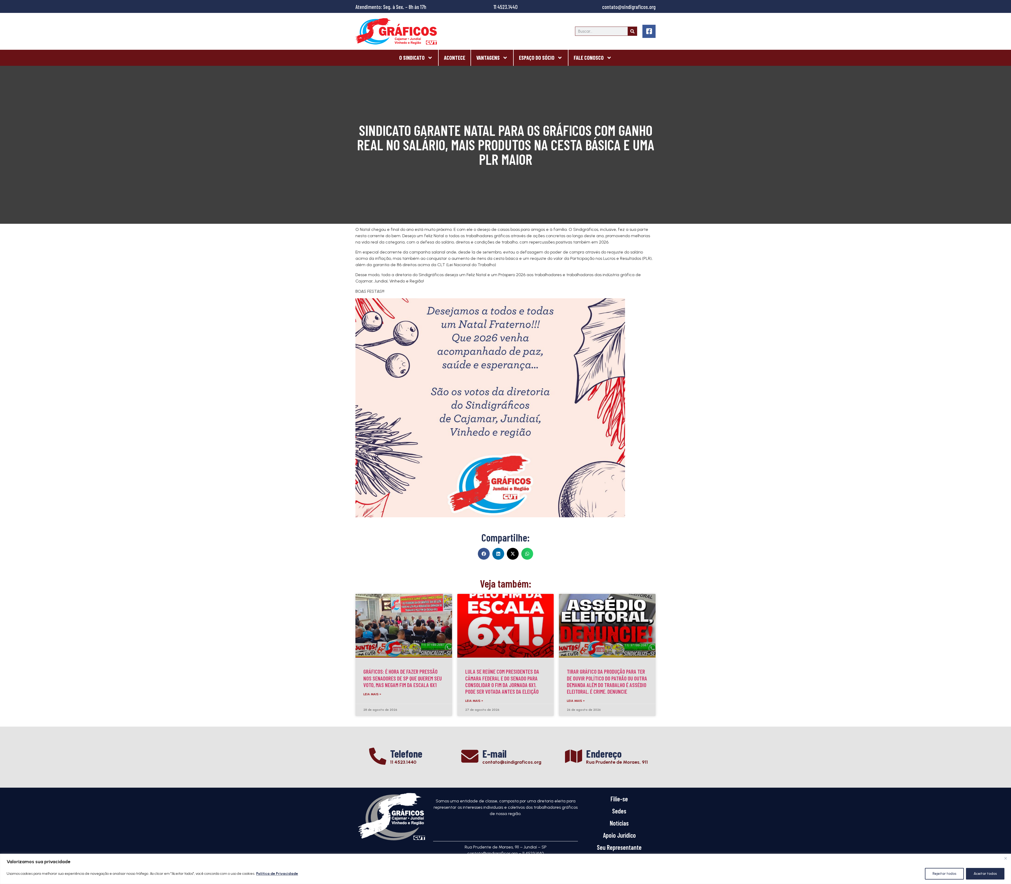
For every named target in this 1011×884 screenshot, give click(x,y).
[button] (484, 554)
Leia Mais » (372, 694)
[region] (505, 869)
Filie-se (619, 799)
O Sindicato (412, 57)
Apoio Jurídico (619, 835)
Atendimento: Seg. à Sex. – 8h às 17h (390, 6)
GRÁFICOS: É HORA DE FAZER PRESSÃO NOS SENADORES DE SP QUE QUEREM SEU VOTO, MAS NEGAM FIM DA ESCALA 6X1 (402, 678)
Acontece (454, 57)
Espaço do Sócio (536, 57)
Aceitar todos (985, 873)
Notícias (619, 823)
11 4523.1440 (506, 6)
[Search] (632, 31)
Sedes (619, 811)
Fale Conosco (589, 57)
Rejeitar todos (944, 873)
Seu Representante (619, 847)
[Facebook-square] (649, 31)
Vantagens (488, 57)
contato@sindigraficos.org (629, 6)
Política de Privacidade (277, 873)
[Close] (1005, 858)
